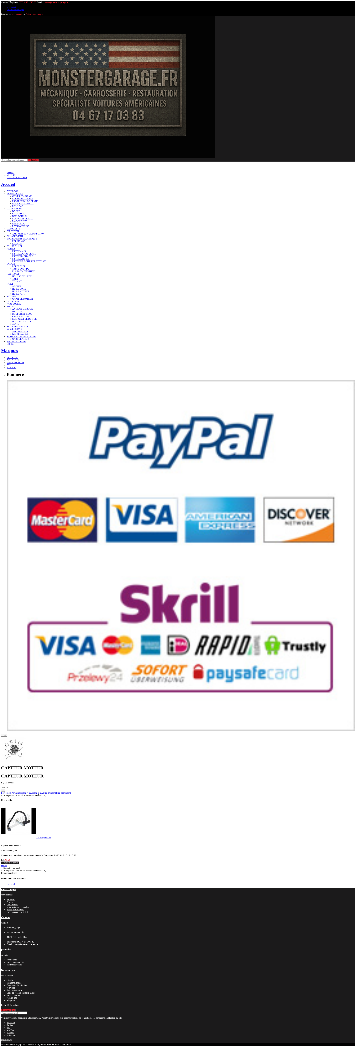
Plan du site (12, 998)
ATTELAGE (12, 191)
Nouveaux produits (15, 962)
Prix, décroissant (63, 793)
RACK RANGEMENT (23, 203)
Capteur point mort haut (11, 845)
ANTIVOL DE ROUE (22, 309)
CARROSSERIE (14, 208)
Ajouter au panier (10, 863)
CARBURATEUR (20, 339)
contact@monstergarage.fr (55, 2)
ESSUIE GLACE (15, 246)
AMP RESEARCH (15, 362)
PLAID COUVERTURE (23, 271)
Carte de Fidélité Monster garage (21, 993)
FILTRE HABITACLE (22, 256)
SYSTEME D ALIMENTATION (21, 336)
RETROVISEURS (20, 226)
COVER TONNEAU (22, 196)
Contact (4, 2)
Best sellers (6, 793)
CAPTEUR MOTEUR (22, 299)
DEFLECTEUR (19, 216)
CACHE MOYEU (20, 316)
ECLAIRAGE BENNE (22, 198)
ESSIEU (10, 344)
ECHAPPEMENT (15, 236)
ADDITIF (16, 286)
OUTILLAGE (13, 301)
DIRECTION (13, 231)
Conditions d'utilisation (17, 985)
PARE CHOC (18, 224)
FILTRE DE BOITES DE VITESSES (29, 261)
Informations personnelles (18, 907)
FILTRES (11, 249)
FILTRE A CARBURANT (24, 254)
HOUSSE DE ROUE (22, 321)
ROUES (10, 306)
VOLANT (17, 281)
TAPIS (15, 279)
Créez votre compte (15, 9)
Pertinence (16, 793)
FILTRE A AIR (19, 251)
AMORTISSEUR (20, 331)
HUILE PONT (19, 294)
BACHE (16, 211)
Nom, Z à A (37, 793)
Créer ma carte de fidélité (18, 912)
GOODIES (12, 264)
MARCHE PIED (20, 221)
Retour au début (9, 873)
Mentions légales (14, 983)
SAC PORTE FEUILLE (18, 326)
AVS (9, 365)
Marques (9, 350)
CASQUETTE (13, 229)
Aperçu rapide (43, 837)
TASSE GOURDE (20, 269)
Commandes (12, 904)
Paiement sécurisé (14, 990)
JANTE (15, 324)
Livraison (11, 980)
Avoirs (10, 902)
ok (4, 735)
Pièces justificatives (15, 909)
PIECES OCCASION (16, 341)
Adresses (11, 899)
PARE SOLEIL (14, 304)
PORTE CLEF (18, 266)
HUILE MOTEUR (20, 291)
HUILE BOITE (19, 289)
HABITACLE (13, 274)
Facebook (11, 884)
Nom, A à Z (26, 793)
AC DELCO (12, 357)
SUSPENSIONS (14, 329)
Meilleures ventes (14, 965)
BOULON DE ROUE (22, 314)
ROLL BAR (17, 206)
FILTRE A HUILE (20, 259)
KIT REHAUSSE (20, 334)
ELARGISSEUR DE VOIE (24, 319)
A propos (11, 988)
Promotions (12, 959)
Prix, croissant (49, 793)
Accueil (8, 184)
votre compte (8, 889)
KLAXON (17, 244)
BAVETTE (17, 311)
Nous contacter (13, 995)
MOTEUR (11, 296)
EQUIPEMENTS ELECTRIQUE (22, 239)
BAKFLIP (11, 367)
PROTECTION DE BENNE (25, 201)
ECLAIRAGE (18, 241)
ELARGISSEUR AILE (22, 218)
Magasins (11, 1000)
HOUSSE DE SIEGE (22, 276)
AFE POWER (13, 360)
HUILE (10, 284)
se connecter (12, 7)
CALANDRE (18, 213)
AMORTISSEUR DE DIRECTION (28, 234)
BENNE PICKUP (15, 193)
